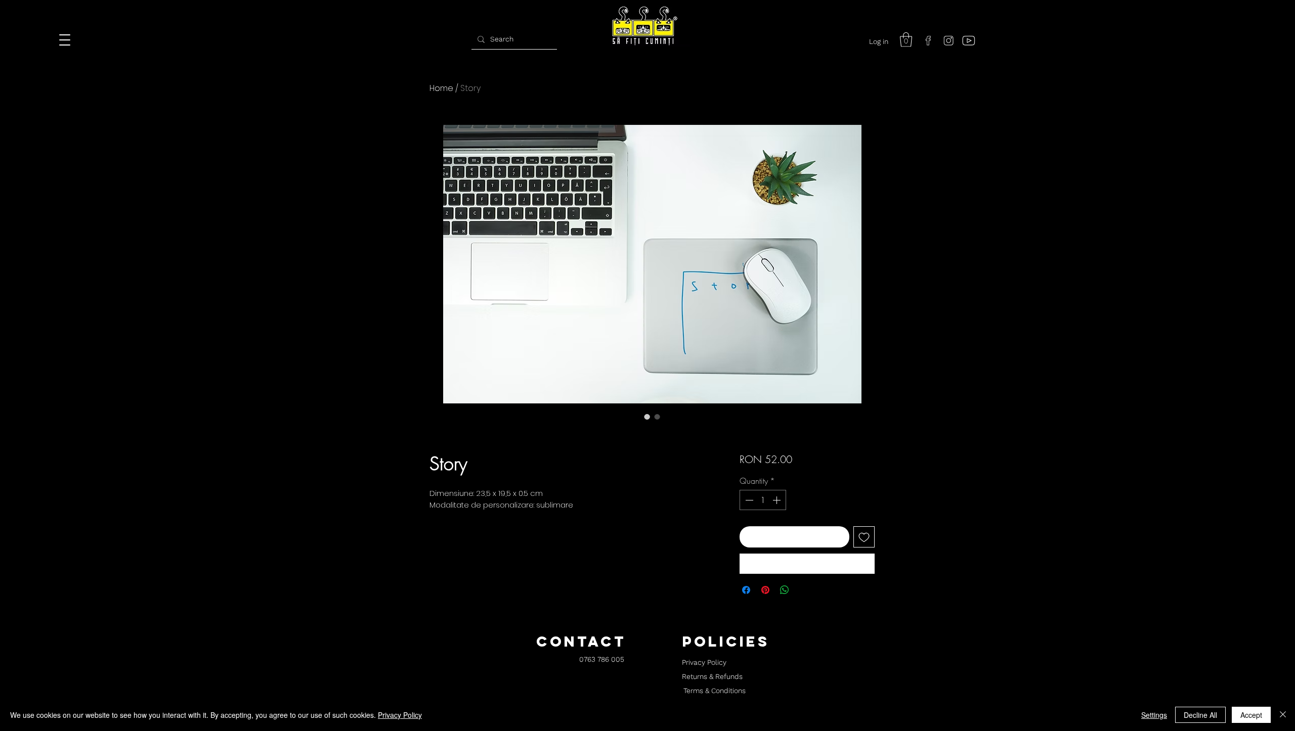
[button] (906, 39)
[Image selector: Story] (647, 417)
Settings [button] (1154, 715)
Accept (1251, 715)
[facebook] (928, 40)
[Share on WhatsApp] (785, 590)
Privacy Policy (400, 715)
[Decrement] (748, 500)
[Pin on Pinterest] (765, 590)
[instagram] (948, 40)
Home (441, 88)
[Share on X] (804, 590)
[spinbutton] (762, 500)
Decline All (1200, 715)
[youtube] (968, 40)
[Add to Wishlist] (864, 536)
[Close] (1283, 715)
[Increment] (777, 500)
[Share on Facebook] (746, 590)
